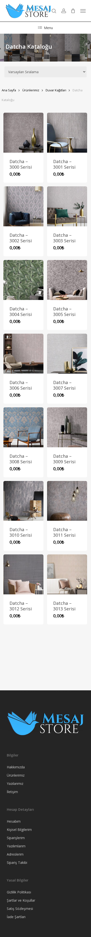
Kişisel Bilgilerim (19, 829)
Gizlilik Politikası (19, 892)
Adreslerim (15, 854)
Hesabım (14, 821)
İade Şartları (16, 916)
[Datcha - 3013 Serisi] (67, 574)
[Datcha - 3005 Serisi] (67, 280)
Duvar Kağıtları (56, 90)
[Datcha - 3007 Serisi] (67, 354)
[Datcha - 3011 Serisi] (67, 501)
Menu (48, 27)
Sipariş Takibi (17, 862)
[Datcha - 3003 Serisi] (67, 206)
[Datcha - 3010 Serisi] (23, 501)
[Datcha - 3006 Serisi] (23, 354)
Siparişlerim (16, 837)
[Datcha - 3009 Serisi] (67, 427)
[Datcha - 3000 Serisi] (23, 133)
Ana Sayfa (9, 90)
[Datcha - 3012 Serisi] (23, 574)
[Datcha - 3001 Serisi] (67, 133)
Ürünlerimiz (30, 90)
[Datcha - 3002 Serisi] (23, 206)
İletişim (12, 791)
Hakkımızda (16, 767)
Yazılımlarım (16, 846)
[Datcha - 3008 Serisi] (23, 427)
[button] (83, 10)
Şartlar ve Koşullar (21, 900)
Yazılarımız (15, 783)
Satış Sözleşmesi (20, 908)
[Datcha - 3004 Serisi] (23, 280)
